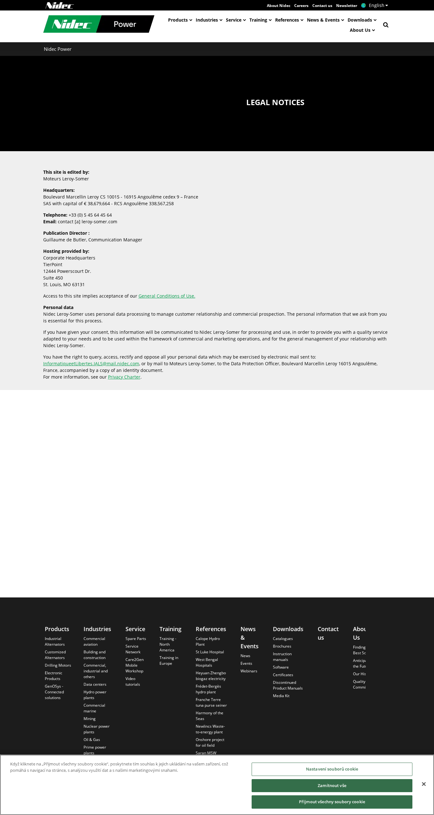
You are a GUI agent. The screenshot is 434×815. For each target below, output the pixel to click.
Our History (363, 674)
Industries (207, 20)
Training (258, 20)
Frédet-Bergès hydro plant (208, 689)
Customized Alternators (55, 654)
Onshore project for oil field (210, 742)
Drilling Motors (58, 665)
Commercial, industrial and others (96, 671)
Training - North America (167, 644)
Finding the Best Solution (364, 650)
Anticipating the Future (363, 663)
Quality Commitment (364, 684)
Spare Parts (135, 638)
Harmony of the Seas (209, 715)
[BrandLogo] (98, 24)
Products (178, 20)
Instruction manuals (282, 656)
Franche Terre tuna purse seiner (211, 702)
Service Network (132, 649)
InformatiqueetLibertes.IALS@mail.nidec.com (91, 363)
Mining (90, 718)
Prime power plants (95, 750)
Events (246, 663)
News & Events (323, 20)
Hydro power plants (95, 694)
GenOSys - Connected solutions (54, 692)
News (245, 655)
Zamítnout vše (332, 785)
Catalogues (283, 638)
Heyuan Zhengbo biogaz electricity (211, 675)
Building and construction (94, 654)
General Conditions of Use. (167, 296)
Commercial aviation (94, 641)
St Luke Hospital (210, 652)
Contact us (322, 5)
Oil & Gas (92, 739)
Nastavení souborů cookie (332, 769)
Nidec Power (57, 49)
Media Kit (281, 695)
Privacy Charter (124, 377)
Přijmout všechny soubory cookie (332, 802)
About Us (360, 30)
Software (281, 667)
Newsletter (346, 5)
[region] (217, 785)
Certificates (283, 674)
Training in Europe (168, 660)
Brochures (282, 646)
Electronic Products (53, 675)
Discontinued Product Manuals (288, 685)
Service (233, 20)
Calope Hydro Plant (208, 641)
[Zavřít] (424, 784)
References (287, 20)
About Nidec (278, 5)
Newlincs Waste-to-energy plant (210, 729)
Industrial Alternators (55, 641)
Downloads (360, 20)
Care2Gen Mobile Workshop (134, 665)
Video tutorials (132, 681)
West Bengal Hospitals (207, 662)
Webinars (249, 671)
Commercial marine (94, 708)
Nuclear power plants (97, 729)
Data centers (95, 684)
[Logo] (59, 5)
